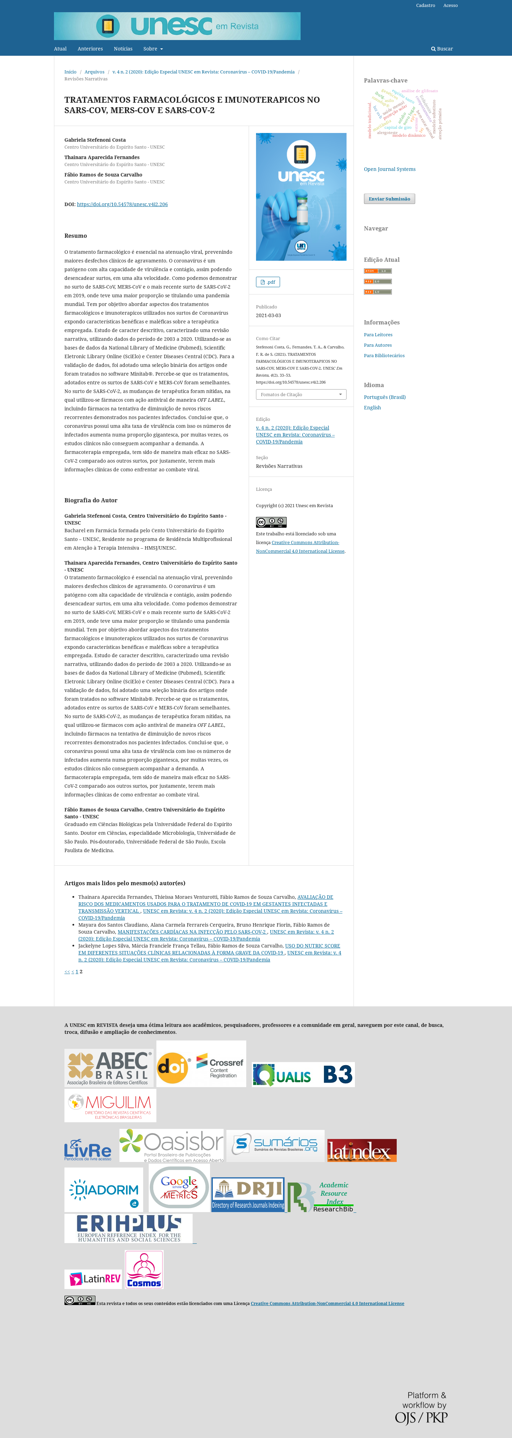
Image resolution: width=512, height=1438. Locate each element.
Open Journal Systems (390, 169)
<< (67, 971)
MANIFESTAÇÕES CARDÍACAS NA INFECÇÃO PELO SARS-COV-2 (192, 931)
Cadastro (425, 5)
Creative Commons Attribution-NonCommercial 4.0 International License (327, 1303)
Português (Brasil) (385, 397)
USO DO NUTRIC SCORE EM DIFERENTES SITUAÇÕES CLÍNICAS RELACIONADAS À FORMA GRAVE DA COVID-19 (209, 949)
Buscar (444, 48)
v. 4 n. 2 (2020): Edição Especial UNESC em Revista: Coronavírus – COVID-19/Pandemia (204, 72)
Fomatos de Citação (281, 394)
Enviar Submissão (389, 199)
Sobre (151, 48)
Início (70, 72)
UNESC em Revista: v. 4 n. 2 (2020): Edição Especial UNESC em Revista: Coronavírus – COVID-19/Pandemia (206, 935)
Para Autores (378, 345)
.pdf (270, 282)
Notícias (123, 48)
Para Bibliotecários (384, 355)
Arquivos (94, 72)
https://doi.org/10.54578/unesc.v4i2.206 (122, 204)
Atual (60, 48)
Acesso (450, 5)
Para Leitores (378, 334)
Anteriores (90, 48)
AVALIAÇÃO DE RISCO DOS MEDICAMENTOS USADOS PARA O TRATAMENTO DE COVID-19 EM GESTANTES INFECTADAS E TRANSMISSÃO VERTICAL (205, 904)
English (372, 407)
